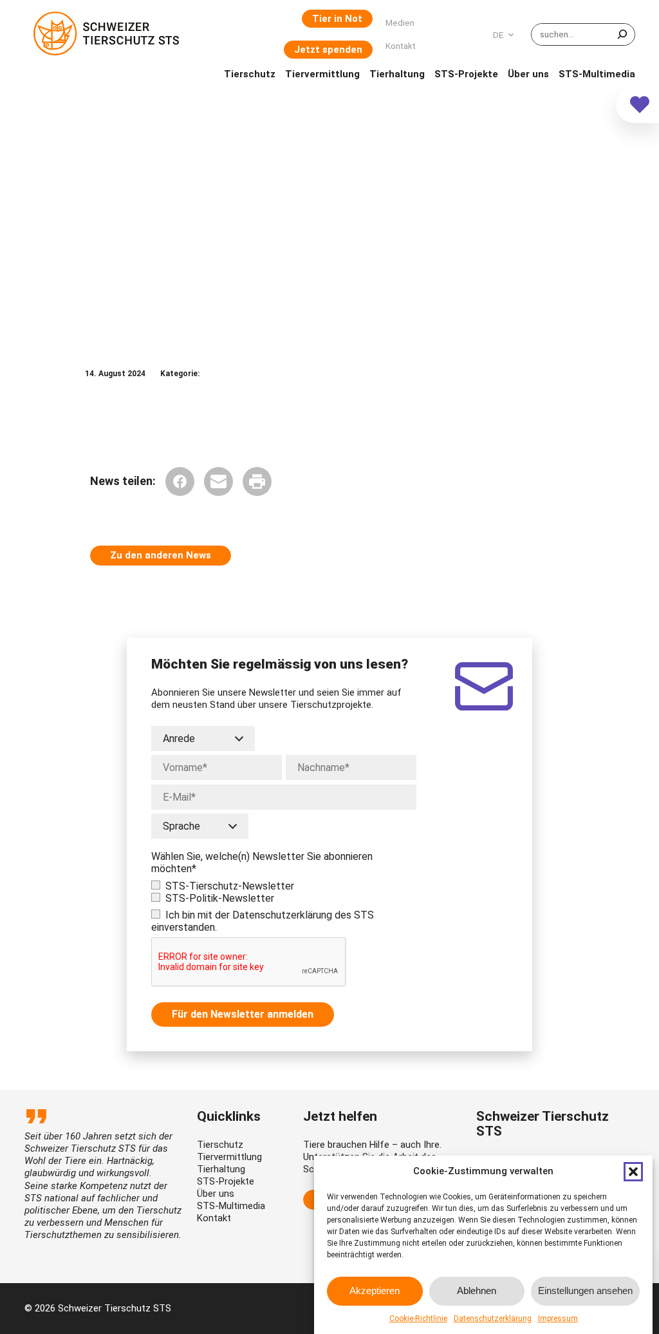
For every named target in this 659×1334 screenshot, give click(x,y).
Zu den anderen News (160, 555)
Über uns (215, 1193)
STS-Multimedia (231, 1206)
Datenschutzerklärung (493, 1318)
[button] (633, 1171)
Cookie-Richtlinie (418, 1318)
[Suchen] (622, 34)
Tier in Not (337, 18)
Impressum (558, 1318)
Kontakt (214, 1218)
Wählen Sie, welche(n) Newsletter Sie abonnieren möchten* (262, 862)
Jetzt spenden (328, 49)
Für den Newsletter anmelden (242, 1014)
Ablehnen (476, 1290)
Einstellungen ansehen (585, 1290)
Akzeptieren (374, 1290)
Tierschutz (220, 1144)
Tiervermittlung (229, 1157)
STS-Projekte (225, 1181)
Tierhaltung (221, 1169)
